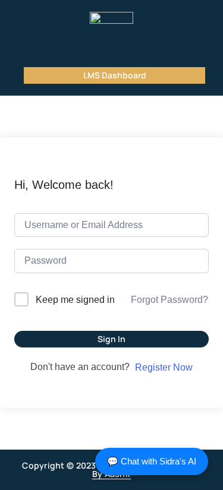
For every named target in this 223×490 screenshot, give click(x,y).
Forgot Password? (169, 300)
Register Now (164, 367)
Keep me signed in (75, 300)
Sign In (111, 338)
